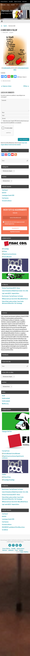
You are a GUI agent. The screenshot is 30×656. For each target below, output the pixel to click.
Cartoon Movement (16, 453)
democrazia (5, 80)
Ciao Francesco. (5, 198)
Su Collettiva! (5, 529)
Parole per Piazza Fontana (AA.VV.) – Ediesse (11, 288)
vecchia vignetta (6, 68)
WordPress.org (5, 403)
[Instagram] (26, 8)
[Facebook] (23, 8)
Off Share (25, 86)
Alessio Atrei (8, 10)
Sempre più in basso (6, 86)
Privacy (8, 4)
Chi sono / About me (4, 1)
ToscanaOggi (11, 480)
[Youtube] (28, 8)
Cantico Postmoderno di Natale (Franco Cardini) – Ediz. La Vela (15, 290)
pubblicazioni (3, 4)
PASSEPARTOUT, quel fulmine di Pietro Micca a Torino (13, 527)
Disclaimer (13, 4)
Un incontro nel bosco (7, 200)
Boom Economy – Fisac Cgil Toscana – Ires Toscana (12, 296)
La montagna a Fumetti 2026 (8, 195)
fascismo (8, 80)
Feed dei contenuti (6, 398)
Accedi (3, 395)
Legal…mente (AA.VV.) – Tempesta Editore (10, 293)
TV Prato (9, 477)
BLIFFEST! (4, 192)
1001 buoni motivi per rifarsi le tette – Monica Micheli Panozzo (15, 298)
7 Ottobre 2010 (5, 32)
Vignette (5, 26)
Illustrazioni (24, 1)
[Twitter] (21, 8)
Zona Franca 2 (5, 190)
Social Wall (11, 1)
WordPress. (26, 552)
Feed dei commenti (6, 401)
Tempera (21, 552)
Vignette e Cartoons (17, 1)
